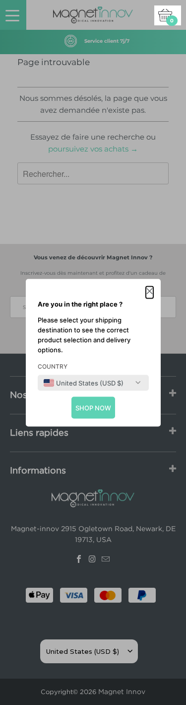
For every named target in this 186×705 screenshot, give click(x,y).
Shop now (93, 407)
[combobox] (84, 383)
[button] (149, 292)
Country (52, 366)
